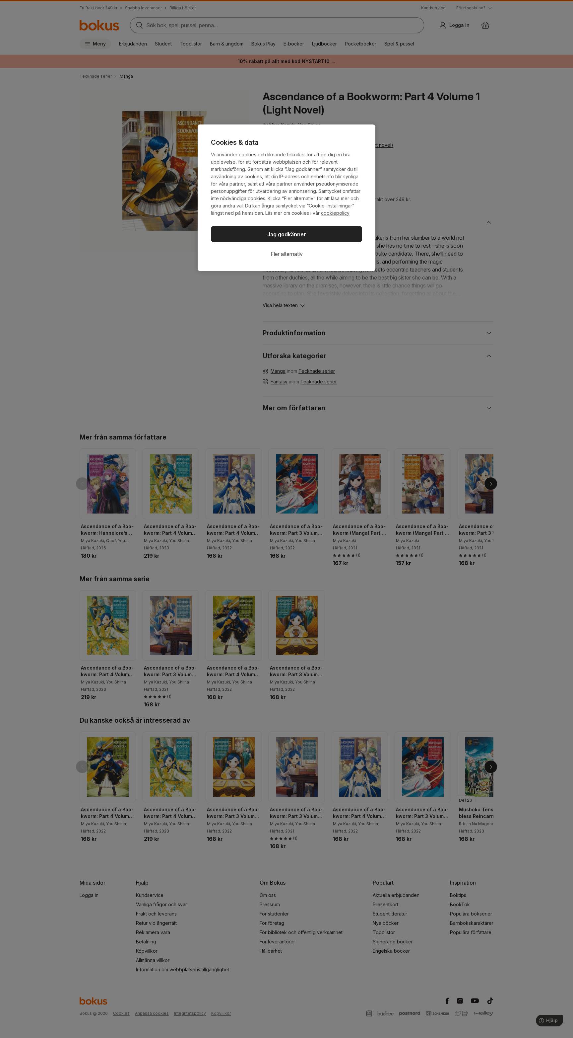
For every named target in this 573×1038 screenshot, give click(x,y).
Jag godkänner (286, 234)
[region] (286, 197)
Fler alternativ (287, 254)
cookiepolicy (335, 213)
